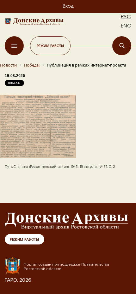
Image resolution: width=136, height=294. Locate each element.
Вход (68, 6)
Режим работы (50, 46)
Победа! (14, 83)
